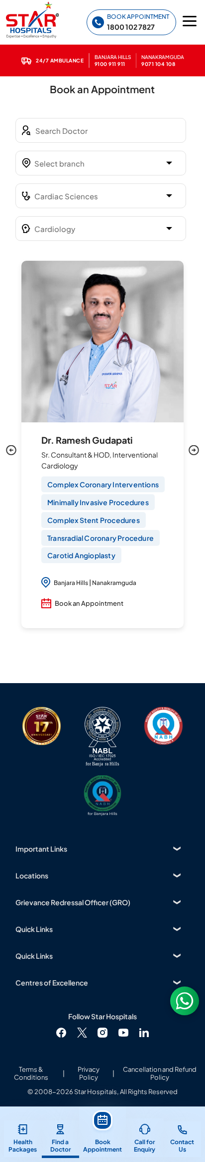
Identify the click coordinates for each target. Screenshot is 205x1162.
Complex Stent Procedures (93, 520)
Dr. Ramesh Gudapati (87, 440)
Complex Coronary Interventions (103, 484)
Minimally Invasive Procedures (98, 502)
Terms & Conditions (31, 1073)
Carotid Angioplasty (81, 555)
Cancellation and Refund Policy (160, 1073)
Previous (11, 450)
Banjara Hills (71, 582)
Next (194, 450)
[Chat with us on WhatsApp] (184, 1001)
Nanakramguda (114, 582)
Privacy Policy (89, 1073)
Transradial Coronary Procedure (100, 537)
